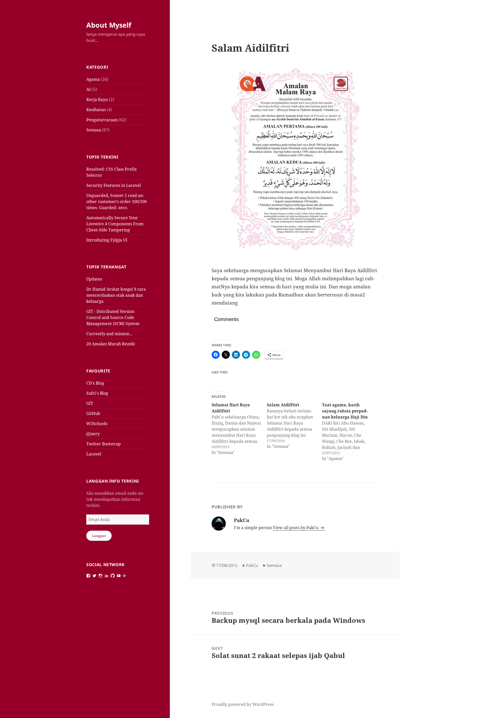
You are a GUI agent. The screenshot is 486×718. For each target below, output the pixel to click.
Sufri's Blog (97, 393)
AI (88, 89)
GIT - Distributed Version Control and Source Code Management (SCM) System (112, 317)
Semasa (93, 130)
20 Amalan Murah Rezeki (110, 344)
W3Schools (96, 423)
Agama (93, 79)
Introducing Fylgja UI (106, 240)
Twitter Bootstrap (103, 444)
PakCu (252, 565)
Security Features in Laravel (113, 185)
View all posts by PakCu (296, 527)
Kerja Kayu (97, 99)
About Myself (108, 25)
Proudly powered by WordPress (243, 704)
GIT (89, 403)
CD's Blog (95, 383)
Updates (94, 279)
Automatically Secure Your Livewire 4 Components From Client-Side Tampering (115, 224)
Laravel (93, 454)
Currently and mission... (109, 333)
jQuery (93, 433)
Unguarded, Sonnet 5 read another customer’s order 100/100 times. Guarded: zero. (116, 201)
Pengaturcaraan (102, 120)
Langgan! (99, 535)
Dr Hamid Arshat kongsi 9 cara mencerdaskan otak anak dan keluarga (116, 295)
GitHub (93, 413)
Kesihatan (96, 109)
